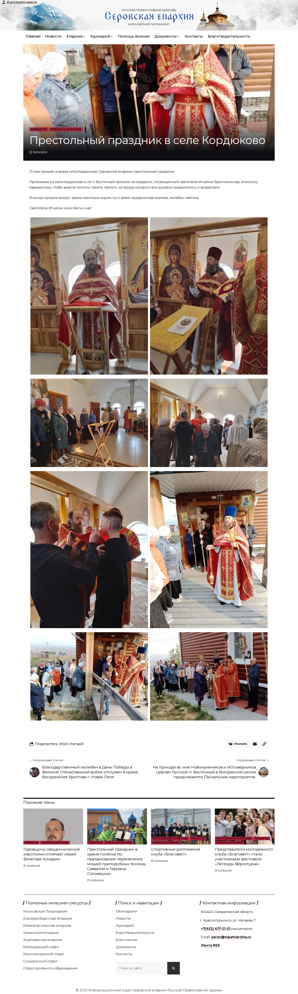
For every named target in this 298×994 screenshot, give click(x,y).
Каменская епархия (41, 933)
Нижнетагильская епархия (47, 926)
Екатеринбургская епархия (47, 918)
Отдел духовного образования (50, 968)
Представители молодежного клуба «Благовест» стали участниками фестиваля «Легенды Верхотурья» (244, 856)
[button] (264, 744)
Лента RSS (210, 945)
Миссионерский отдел (43, 954)
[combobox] (141, 968)
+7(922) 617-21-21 (215, 929)
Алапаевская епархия (42, 940)
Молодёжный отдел (41, 947)
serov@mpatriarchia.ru (231, 937)
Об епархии (126, 911)
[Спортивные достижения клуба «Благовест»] (181, 826)
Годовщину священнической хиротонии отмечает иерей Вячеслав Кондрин (51, 854)
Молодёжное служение (170, 838)
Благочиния (126, 940)
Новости (38, 129)
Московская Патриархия (45, 911)
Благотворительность (22, 2)
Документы (126, 947)
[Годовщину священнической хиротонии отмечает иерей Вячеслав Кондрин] (53, 826)
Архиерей (125, 926)
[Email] (255, 744)
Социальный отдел (40, 961)
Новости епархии (66, 129)
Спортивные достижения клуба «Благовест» (175, 851)
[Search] (173, 968)
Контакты (124, 954)
